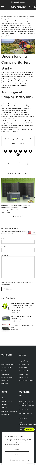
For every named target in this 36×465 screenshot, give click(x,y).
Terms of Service (24, 364)
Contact (4, 361)
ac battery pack (16, 131)
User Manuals (5, 371)
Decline (17, 455)
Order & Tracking (6, 401)
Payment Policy (23, 377)
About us (4, 404)
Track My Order (6, 367)
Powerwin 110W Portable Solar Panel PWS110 (22, 326)
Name (3, 238)
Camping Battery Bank (17, 97)
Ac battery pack (11, 139)
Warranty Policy (23, 374)
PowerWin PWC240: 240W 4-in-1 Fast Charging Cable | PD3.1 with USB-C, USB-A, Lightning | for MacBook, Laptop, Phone (22, 307)
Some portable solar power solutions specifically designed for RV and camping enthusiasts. (15, 208)
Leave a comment (18, 143)
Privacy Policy (23, 367)
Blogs (3, 398)
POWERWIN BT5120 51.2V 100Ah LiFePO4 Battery (21, 318)
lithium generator (21, 25)
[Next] (33, 197)
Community (5, 414)
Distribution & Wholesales (9, 411)
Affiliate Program (6, 408)
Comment (5, 255)
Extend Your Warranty (8, 364)
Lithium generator (18, 141)
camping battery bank (8, 25)
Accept (17, 449)
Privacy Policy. (16, 444)
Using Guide (5, 374)
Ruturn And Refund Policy (26, 381)
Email (3, 247)
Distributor (4, 383)
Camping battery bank (24, 139)
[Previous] (3, 197)
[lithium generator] (18, 46)
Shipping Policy (23, 361)
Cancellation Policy (25, 371)
